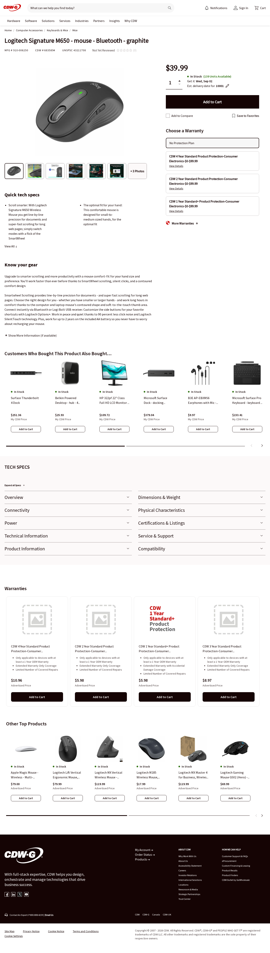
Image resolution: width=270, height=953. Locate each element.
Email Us (49, 914)
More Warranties (183, 223)
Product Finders (230, 875)
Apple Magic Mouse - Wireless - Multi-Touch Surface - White (25, 775)
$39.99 (177, 67)
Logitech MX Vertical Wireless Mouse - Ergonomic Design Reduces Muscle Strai (109, 775)
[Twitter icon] (20, 894)
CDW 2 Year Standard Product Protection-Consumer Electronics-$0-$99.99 (94, 649)
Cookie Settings (14, 936)
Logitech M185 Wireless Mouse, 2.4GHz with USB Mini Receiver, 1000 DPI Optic (151, 775)
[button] (260, 8)
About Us (183, 860)
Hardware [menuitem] (13, 21)
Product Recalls (229, 870)
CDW (137, 914)
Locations (183, 884)
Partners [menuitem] (99, 21)
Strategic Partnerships (189, 894)
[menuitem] (207, 8)
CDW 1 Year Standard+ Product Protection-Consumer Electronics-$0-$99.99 (159, 649)
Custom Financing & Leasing (236, 865)
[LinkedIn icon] (13, 894)
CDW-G (146, 914)
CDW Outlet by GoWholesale (236, 879)
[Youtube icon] (26, 894)
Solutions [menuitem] (48, 21)
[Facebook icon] (7, 894)
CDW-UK (167, 914)
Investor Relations (187, 875)
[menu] (216, 8)
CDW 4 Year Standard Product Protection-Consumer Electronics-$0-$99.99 (30, 649)
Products (141, 859)
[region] (135, 404)
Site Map (9, 931)
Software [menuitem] (31, 21)
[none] (14, 21)
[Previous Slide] (256, 816)
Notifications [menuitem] (218, 8)
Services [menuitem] (64, 21)
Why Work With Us (187, 856)
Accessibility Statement (190, 865)
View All (10, 246)
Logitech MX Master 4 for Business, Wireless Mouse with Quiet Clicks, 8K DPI (193, 775)
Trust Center (184, 898)
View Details (176, 166)
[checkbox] (168, 116)
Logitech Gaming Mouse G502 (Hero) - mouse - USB (234, 775)
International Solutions (190, 879)
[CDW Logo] (11, 8)
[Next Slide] (262, 816)
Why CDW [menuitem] (131, 21)
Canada (156, 914)
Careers (182, 870)
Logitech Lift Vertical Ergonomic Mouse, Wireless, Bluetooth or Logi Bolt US (67, 775)
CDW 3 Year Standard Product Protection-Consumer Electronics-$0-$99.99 (222, 649)
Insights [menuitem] (114, 21)
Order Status (144, 854)
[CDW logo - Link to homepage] (11, 8)
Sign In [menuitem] (243, 8)
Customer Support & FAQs (235, 856)
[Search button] (169, 8)
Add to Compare (182, 116)
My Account (143, 850)
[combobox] (94, 8)
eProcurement (229, 860)
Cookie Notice (56, 931)
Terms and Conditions (86, 931)
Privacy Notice (31, 931)
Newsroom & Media (188, 889)
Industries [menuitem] (82, 21)
